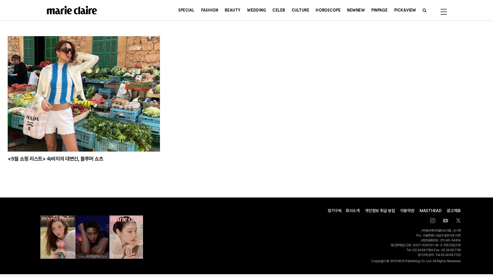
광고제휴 (454, 210)
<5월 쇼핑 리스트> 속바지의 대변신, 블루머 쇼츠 (55, 159)
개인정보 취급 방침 (380, 210)
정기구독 (335, 210)
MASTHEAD (431, 210)
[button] (424, 10)
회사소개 (353, 210)
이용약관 (407, 210)
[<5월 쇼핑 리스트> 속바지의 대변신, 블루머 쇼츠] (84, 94)
